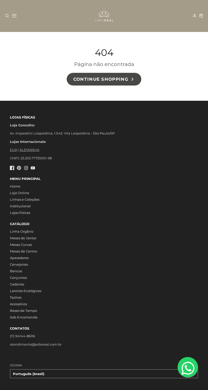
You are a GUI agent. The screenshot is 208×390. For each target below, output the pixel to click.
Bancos (16, 271)
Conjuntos (18, 278)
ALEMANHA (29, 150)
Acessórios (18, 304)
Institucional (20, 206)
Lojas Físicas (20, 213)
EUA (13, 150)
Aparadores (19, 258)
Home (15, 186)
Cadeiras (17, 284)
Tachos (15, 297)
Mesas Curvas (21, 245)
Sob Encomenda (24, 317)
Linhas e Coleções (24, 199)
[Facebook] (12, 168)
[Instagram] (26, 168)
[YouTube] (33, 168)
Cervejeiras (19, 264)
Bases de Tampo (23, 311)
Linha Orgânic (22, 231)
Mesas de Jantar (23, 238)
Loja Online (19, 193)
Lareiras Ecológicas (25, 291)
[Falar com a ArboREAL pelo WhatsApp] (188, 367)
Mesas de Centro (23, 251)
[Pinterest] (19, 168)
